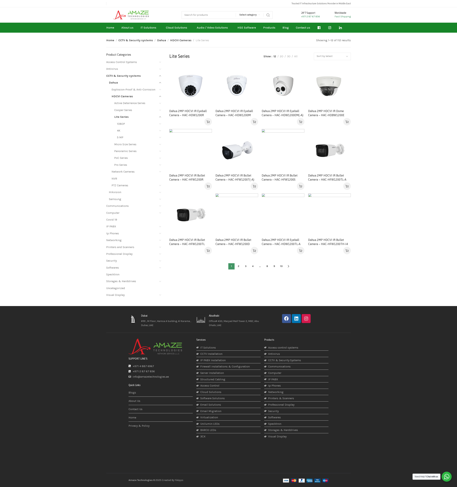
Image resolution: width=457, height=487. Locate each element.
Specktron (112, 274)
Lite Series (121, 116)
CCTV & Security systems (135, 40)
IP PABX (111, 226)
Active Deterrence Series (129, 103)
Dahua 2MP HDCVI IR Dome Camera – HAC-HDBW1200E (326, 113)
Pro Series (120, 164)
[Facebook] (286, 318)
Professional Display (119, 254)
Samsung (115, 199)
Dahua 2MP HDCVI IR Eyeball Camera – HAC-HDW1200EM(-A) (282, 113)
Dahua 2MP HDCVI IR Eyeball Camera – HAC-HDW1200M (234, 113)
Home (110, 40)
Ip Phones (112, 233)
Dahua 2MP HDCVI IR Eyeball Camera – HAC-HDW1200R (188, 113)
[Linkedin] (296, 318)
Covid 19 (111, 219)
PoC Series (121, 158)
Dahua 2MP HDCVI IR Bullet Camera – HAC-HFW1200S (280, 177)
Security (111, 260)
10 (281, 266)
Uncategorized (115, 288)
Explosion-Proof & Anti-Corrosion (133, 89)
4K (118, 130)
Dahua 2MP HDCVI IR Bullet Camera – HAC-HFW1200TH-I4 (328, 241)
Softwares (112, 267)
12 (274, 56)
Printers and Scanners (120, 247)
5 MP (120, 137)
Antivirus (112, 68)
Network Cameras (123, 171)
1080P (121, 123)
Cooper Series (123, 110)
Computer (112, 213)
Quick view (205, 79)
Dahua (161, 40)
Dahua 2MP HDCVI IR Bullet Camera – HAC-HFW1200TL (187, 241)
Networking (114, 240)
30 (288, 56)
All (296, 56)
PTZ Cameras (120, 185)
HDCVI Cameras (181, 40)
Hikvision (115, 192)
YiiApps (179, 480)
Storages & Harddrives (121, 281)
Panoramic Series (125, 151)
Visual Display (115, 295)
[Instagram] (306, 318)
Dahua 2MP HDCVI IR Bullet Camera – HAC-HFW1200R (187, 177)
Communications (117, 206)
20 (281, 56)
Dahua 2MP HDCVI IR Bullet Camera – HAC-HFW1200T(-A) (234, 177)
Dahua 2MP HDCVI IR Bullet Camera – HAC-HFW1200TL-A (327, 177)
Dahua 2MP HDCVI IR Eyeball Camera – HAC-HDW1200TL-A (281, 241)
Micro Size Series (125, 144)
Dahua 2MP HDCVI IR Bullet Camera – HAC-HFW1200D (233, 241)
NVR (114, 178)
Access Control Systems (121, 62)
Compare (205, 71)
